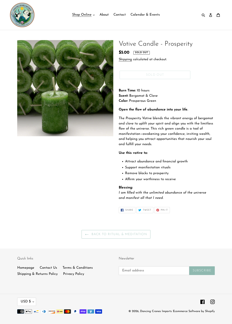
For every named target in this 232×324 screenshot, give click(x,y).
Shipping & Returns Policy (37, 274)
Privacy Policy (73, 274)
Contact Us (48, 268)
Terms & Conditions (78, 268)
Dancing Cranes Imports (156, 311)
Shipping (125, 59)
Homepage (25, 268)
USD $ (26, 301)
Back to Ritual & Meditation (118, 234)
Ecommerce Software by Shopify (194, 311)
